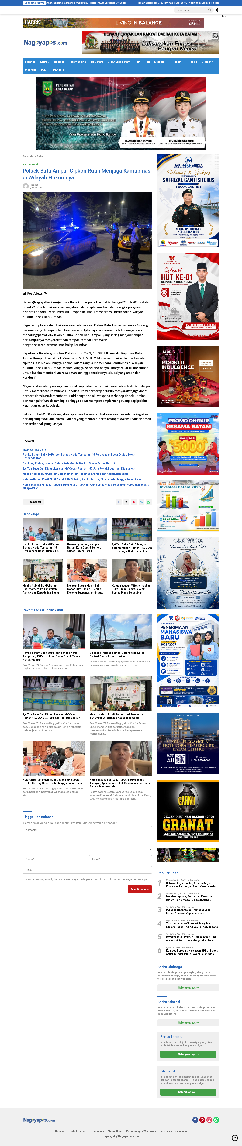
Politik (193, 61)
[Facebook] (195, 1120)
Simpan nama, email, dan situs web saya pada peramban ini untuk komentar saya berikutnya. (86, 879)
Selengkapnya (187, 987)
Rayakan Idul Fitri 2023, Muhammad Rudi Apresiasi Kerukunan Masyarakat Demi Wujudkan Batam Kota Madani (191, 938)
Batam (27, 164)
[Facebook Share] (119, 502)
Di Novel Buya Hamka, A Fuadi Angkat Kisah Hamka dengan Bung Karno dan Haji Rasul (192, 885)
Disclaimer (97, 1131)
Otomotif (207, 61)
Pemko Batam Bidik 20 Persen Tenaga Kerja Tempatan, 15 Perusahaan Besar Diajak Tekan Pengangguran (79, 456)
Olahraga (30, 69)
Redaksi (34, 184)
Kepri (43, 61)
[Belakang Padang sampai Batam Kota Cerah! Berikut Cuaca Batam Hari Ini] (87, 529)
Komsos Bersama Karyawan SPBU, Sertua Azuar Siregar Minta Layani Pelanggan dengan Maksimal (192, 952)
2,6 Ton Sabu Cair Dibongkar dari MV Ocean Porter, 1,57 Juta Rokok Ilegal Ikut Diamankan (79, 468)
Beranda (30, 61)
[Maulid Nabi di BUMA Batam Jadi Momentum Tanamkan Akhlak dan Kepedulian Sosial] (43, 570)
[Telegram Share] (141, 502)
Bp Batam (97, 61)
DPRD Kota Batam (119, 61)
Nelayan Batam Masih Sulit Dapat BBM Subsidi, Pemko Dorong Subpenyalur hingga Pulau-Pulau (82, 479)
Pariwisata (57, 69)
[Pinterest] (202, 1120)
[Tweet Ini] (126, 502)
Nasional (59, 61)
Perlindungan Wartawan (141, 1131)
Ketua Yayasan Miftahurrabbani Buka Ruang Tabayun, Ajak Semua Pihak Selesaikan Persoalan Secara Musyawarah (86, 486)
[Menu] (25, 10)
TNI (147, 61)
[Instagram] (209, 1120)
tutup (224, 16)
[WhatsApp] (216, 1120)
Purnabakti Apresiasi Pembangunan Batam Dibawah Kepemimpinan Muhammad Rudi (188, 911)
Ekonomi (159, 61)
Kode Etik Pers (78, 1131)
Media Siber (115, 1131)
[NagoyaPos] (46, 42)
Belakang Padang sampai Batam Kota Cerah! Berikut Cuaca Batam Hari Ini (69, 463)
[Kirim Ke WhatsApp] (149, 502)
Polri (138, 61)
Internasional (78, 61)
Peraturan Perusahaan (173, 1131)
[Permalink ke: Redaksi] (26, 186)
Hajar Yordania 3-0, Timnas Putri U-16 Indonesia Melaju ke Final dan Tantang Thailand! (129, 3)
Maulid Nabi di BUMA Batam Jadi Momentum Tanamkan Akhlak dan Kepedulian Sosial (76, 473)
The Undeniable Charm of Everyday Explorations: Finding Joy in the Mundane (192, 925)
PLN (43, 69)
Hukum (177, 61)
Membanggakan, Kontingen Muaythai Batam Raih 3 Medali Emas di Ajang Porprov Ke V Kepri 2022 (189, 898)
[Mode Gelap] (217, 10)
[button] (210, 10)
